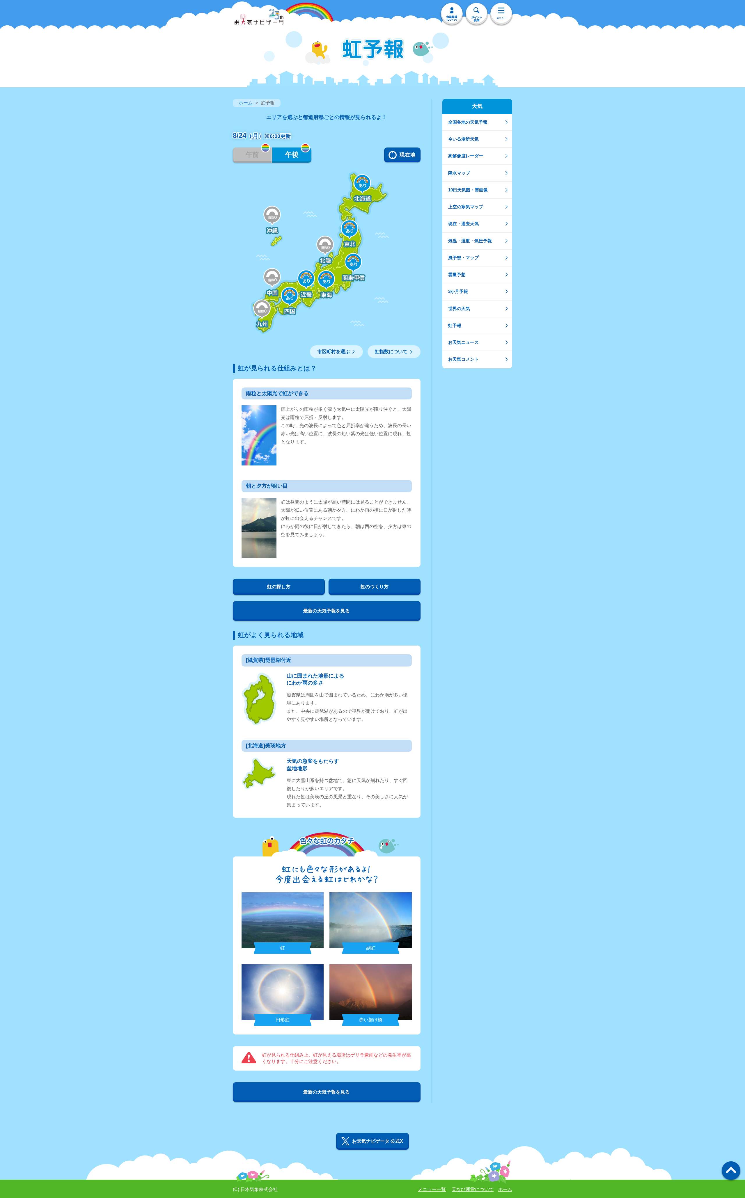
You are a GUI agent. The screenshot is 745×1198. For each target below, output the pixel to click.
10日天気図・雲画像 (468, 189)
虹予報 (454, 325)
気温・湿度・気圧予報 (470, 240)
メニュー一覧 (432, 1189)
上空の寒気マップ (465, 206)
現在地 (407, 155)
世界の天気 (459, 308)
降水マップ (459, 172)
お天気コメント (463, 359)
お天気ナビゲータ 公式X (377, 1141)
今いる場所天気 (463, 138)
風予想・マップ (463, 257)
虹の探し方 (278, 586)
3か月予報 (458, 291)
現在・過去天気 (463, 223)
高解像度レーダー (465, 155)
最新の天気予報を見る (326, 610)
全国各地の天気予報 (467, 122)
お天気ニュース (463, 342)
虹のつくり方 (375, 586)
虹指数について (391, 351)
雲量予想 (457, 274)
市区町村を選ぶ (333, 351)
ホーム (246, 102)
